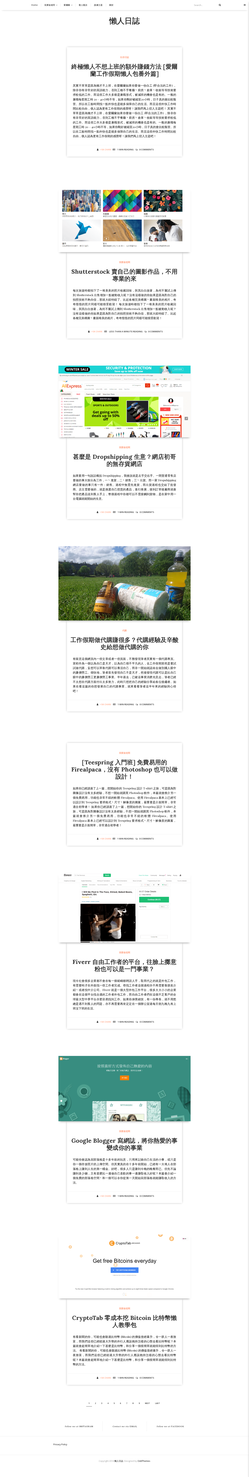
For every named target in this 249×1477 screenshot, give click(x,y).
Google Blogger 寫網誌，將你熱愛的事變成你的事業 (124, 1144)
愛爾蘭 (67, 5)
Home (34, 5)
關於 (111, 5)
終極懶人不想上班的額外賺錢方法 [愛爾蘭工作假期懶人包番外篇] (124, 70)
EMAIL (125, 1426)
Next (147, 1403)
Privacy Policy (60, 1444)
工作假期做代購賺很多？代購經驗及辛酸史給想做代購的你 (124, 643)
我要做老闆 (49, 5)
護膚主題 (98, 5)
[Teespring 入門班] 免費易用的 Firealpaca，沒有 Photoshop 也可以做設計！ (124, 769)
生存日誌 (124, 57)
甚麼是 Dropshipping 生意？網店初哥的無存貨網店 (124, 460)
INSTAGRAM (79, 1426)
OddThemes (144, 1460)
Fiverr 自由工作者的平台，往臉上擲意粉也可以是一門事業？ (124, 965)
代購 (124, 630)
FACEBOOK (170, 1426)
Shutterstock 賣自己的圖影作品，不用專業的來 (124, 275)
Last (157, 1403)
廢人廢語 (83, 5)
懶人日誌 (124, 20)
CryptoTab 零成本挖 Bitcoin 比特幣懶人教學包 (124, 1321)
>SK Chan (105, 149)
